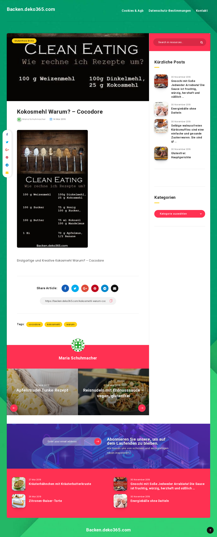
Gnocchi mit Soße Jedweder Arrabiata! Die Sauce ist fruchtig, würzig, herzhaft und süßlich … (188, 88)
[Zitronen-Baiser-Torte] (18, 501)
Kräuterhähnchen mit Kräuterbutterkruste (60, 484)
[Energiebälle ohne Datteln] (161, 109)
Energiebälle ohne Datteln (150, 501)
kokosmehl (53, 324)
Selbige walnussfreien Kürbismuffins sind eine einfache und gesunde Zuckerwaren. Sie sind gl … (187, 133)
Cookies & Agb (133, 10)
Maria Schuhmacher (78, 358)
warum (70, 324)
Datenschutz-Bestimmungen (170, 10)
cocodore (34, 324)
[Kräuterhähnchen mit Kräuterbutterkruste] (18, 484)
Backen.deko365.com (31, 9)
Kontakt (202, 10)
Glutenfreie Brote (24, 40)
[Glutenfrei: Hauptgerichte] (161, 153)
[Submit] (201, 42)
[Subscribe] (97, 441)
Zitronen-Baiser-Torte (45, 501)
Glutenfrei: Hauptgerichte (181, 155)
